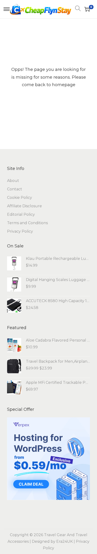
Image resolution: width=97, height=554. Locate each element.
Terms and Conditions (27, 223)
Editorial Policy (21, 214)
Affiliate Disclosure (24, 206)
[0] (87, 9)
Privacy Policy (20, 231)
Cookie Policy (19, 197)
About (13, 180)
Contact (14, 189)
